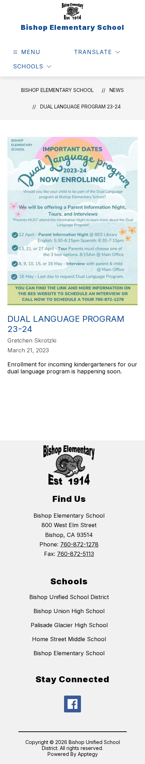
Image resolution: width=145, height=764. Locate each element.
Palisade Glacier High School (69, 625)
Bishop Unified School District (69, 596)
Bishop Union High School (69, 610)
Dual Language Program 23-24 (80, 106)
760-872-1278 (79, 544)
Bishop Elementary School (57, 90)
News (116, 90)
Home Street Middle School (69, 639)
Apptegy (88, 754)
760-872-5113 (75, 553)
